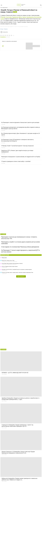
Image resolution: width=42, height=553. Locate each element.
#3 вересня (6, 29)
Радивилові (15, 17)
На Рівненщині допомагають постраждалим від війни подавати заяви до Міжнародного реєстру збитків (20, 128)
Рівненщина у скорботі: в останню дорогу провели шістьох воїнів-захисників (20, 242)
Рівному (3, 17)
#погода (1, 29)
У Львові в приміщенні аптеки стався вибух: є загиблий (15, 161)
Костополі (36, 17)
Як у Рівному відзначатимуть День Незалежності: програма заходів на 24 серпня (20, 134)
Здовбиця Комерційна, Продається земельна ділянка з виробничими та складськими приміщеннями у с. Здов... (20, 398)
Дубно (20, 17)
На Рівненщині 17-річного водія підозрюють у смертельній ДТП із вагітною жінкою (20, 251)
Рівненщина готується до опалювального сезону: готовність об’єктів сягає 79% (19, 237)
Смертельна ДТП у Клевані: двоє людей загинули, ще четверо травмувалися (17, 151)
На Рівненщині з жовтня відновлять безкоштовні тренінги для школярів (20, 122)
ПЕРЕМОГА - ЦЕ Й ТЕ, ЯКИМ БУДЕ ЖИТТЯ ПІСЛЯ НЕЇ (15, 372)
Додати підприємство (21, 276)
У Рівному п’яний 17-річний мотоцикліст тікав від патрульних (17, 145)
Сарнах (24, 17)
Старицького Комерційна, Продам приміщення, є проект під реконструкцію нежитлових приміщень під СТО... (17, 425)
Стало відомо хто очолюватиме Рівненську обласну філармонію (20, 247)
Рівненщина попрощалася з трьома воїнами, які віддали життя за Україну (20, 156)
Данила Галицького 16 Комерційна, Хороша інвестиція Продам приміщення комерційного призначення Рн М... (18, 452)
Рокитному (8, 17)
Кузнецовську (30, 17)
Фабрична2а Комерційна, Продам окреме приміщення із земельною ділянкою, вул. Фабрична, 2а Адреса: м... (19, 479)
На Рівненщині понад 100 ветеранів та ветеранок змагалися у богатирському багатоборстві (17, 140)
